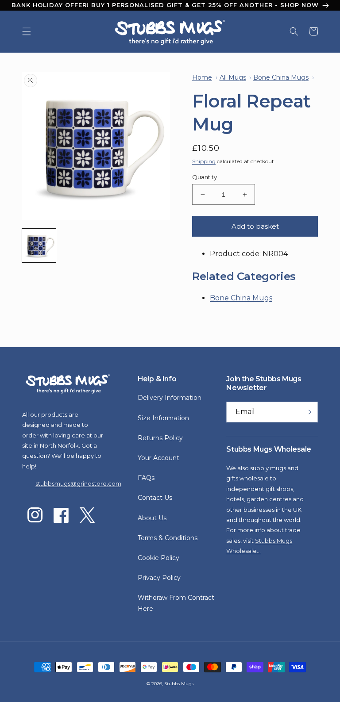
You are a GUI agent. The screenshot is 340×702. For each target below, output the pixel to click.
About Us (152, 518)
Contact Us (155, 498)
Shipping (204, 161)
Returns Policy (160, 438)
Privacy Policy (159, 578)
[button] (26, 31)
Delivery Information (169, 398)
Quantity (204, 176)
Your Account (158, 458)
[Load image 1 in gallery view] (39, 245)
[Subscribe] (307, 412)
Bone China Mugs (241, 298)
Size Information (163, 418)
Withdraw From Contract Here (176, 603)
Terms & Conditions (167, 538)
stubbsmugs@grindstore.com (78, 483)
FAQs (146, 478)
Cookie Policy (158, 558)
